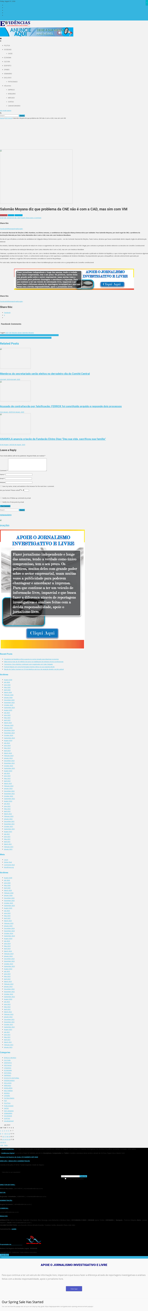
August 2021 (8, 831)
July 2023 (7, 773)
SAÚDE (10, 53)
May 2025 (7, 718)
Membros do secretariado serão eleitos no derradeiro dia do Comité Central (45, 373)
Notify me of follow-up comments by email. (16, 498)
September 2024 (9, 738)
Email (2, 478)
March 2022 (8, 814)
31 (5, 1142)
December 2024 (9, 730)
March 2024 (8, 753)
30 (3, 1142)
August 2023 (8, 771)
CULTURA (7, 61)
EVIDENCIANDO (9, 1080)
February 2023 (8, 786)
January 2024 (8, 758)
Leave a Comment (35, 218)
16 (3, 1136)
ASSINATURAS (8, 13)
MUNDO (7, 1093)
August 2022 (8, 801)
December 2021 (9, 821)
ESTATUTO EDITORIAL (11, 5)
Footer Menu (4, 1255)
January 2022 (8, 819)
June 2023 (7, 776)
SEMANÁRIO (8, 74)
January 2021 (8, 849)
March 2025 (8, 723)
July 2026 (7, 682)
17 (5, 1136)
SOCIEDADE (7, 49)
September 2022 (9, 799)
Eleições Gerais (17, 333)
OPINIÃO (6, 69)
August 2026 (8, 680)
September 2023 (9, 768)
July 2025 (7, 713)
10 (5, 1134)
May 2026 (7, 687)
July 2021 (7, 834)
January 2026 (8, 697)
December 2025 (9, 700)
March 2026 (8, 692)
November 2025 (9, 702)
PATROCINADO (13, 82)
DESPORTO (7, 65)
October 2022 (8, 796)
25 (7, 1139)
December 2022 (9, 791)
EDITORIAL (7, 1073)
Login (6, 8)
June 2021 (7, 837)
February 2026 (8, 695)
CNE (10, 333)
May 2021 (7, 839)
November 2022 (9, 794)
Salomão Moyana (28, 333)
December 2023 (9, 761)
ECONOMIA (7, 57)
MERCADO (11, 98)
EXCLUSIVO (7, 78)
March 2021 (8, 844)
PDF (5, 1101)
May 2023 (7, 778)
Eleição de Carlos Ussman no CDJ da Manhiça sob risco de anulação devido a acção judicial (34, 669)
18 (7, 1136)
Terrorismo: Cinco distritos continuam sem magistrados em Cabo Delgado (28, 664)
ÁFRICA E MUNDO (10, 15)
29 (1, 1142)
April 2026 (7, 690)
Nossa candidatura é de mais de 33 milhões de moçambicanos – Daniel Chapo (25, 338)
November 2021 (9, 824)
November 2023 (9, 763)
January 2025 (8, 728)
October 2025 (8, 705)
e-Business (7, 86)
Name (2, 474)
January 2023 (8, 788)
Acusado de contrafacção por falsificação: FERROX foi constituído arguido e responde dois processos (61, 406)
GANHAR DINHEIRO (14, 106)
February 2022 (8, 816)
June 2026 (7, 685)
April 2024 (7, 751)
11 (7, 1134)
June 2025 (7, 715)
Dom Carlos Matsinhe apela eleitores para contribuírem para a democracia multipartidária (29, 335)
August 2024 (8, 740)
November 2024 (9, 733)
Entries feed (8, 862)
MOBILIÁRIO (12, 94)
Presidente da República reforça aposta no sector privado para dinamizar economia (31, 659)
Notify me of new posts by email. (13, 502)
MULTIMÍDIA (8, 1091)
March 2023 (8, 783)
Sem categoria (8, 1111)
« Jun (1, 1145)
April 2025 (7, 720)
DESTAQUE (3, 215)
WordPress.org (9, 867)
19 (9, 1136)
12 (9, 1134)
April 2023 (7, 781)
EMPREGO (11, 90)
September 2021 (9, 829)
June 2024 (7, 745)
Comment (4, 470)
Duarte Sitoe (25, 218)
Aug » (6, 1145)
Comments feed (9, 865)
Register (6, 10)
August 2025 (8, 710)
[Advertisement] (74, 134)
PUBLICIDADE (8, 1106)
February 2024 (8, 756)
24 (5, 1139)
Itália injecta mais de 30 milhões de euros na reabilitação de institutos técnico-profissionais (33, 662)
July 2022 (7, 804)
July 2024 (7, 743)
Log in (6, 860)
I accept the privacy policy (75, 1179)
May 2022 (7, 809)
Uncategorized (8, 1121)
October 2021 (8, 826)
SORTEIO (11, 102)
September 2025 (9, 707)
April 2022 (7, 811)
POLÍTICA (7, 45)
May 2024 (7, 748)
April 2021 (7, 842)
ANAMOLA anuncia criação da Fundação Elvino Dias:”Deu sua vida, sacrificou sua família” (53, 438)
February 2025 (8, 725)
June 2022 (7, 806)
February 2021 (8, 847)
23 (3, 1139)
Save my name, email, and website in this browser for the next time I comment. (28, 486)
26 (9, 1139)
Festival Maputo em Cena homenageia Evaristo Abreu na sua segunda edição (29, 667)
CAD (6, 333)
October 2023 (8, 766)
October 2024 (8, 735)
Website (2, 482)
